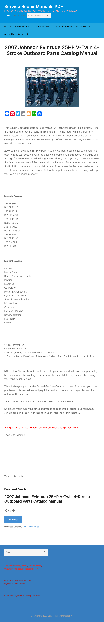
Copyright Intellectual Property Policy (21, 569)
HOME (7, 26)
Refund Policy (35, 566)
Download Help (64, 26)
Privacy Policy (83, 26)
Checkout (23, 34)
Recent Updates (44, 26)
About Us (9, 34)
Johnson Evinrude (31, 527)
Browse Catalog (23, 26)
